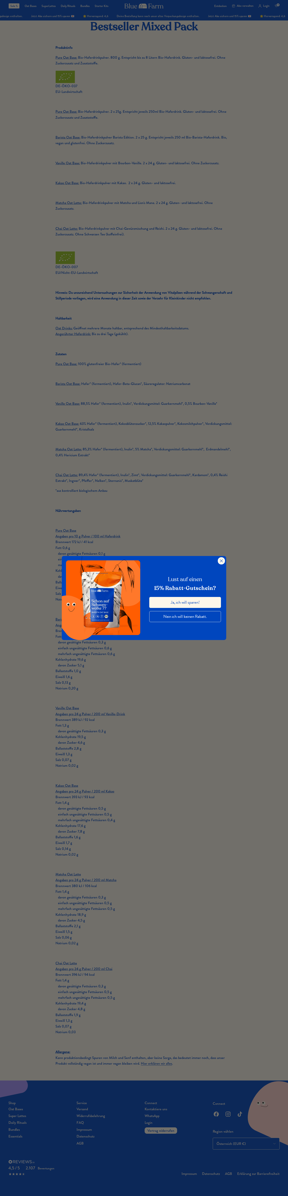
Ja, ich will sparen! (185, 602)
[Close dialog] (221, 561)
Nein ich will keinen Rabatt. (185, 616)
